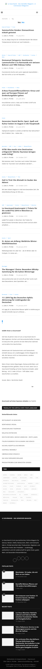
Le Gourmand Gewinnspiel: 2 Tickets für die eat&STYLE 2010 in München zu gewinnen (19, 210)
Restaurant (11, 491)
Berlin (26, 475)
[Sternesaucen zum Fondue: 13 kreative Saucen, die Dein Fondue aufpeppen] (8, 598)
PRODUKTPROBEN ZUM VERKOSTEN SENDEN (16, 462)
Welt (35, 500)
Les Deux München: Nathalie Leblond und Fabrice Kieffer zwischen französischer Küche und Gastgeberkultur (27, 616)
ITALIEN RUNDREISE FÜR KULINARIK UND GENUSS (18, 441)
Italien (11, 486)
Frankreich (6, 480)
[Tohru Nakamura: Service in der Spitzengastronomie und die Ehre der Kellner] (8, 630)
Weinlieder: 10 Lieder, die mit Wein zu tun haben (27, 573)
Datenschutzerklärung (25, 661)
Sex (20, 494)
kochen (5, 489)
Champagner (6, 477)
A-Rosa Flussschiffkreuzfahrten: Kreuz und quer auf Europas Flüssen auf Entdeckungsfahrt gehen (20, 93)
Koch (25, 486)
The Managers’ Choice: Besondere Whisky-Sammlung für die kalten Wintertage (20, 270)
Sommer (26, 494)
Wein (22, 500)
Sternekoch (34, 494)
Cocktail (15, 477)
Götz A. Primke (8, 36)
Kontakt (36, 661)
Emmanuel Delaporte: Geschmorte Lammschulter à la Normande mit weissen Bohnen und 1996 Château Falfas (21, 62)
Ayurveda (12, 475)
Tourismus (28, 497)
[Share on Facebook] (20, 46)
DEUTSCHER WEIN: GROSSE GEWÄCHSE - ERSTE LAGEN (20, 437)
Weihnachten (14, 500)
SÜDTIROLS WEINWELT (9, 450)
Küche (11, 489)
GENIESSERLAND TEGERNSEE (11, 429)
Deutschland (23, 477)
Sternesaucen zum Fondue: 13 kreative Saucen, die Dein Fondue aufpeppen (27, 598)
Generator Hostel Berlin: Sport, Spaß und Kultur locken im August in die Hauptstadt (20, 122)
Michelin (26, 489)
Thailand (14, 497)
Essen (31, 477)
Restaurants (20, 491)
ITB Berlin (18, 486)
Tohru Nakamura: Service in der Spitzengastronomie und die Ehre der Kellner (27, 629)
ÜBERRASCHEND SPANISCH (11, 454)
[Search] (40, 12)
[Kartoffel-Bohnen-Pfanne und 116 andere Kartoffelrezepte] (8, 587)
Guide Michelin (21, 483)
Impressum (31, 659)
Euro (37, 477)
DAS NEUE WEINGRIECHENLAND (12, 458)
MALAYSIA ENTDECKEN (9, 433)
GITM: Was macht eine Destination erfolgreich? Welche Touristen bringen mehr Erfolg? (19, 151)
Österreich (12, 503)
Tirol (21, 497)
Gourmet (23, 480)
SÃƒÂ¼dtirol (6, 497)
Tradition (5, 500)
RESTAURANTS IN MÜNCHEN (11, 420)
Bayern (19, 475)
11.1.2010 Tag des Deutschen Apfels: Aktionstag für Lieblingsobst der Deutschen (17, 299)
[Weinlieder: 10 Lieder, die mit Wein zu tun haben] (8, 575)
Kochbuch (32, 486)
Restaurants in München (9, 494)
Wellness (29, 500)
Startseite (5, 19)
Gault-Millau (15, 480)
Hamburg (30, 483)
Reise (4, 491)
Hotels (5, 486)
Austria (5, 475)
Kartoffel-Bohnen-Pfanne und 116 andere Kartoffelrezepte (26, 585)
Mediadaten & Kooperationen (16, 659)
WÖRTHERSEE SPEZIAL (9, 424)
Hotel (37, 483)
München (18, 489)
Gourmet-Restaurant (8, 483)
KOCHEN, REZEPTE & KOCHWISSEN (13, 446)
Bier (31, 475)
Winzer (5, 503)
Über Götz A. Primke (9, 661)
